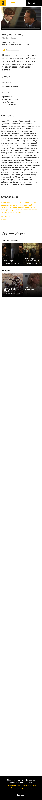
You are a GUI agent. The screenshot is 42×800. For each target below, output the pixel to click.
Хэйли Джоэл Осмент (11, 99)
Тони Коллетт (8, 102)
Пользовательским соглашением (21, 785)
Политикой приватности (21, 788)
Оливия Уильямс (9, 104)
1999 (4, 42)
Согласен (21, 795)
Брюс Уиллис (7, 97)
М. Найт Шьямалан (10, 86)
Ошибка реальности (11, 240)
